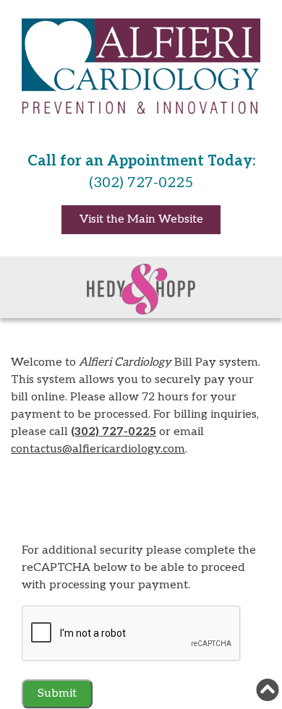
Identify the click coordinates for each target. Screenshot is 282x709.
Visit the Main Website (141, 219)
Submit (57, 693)
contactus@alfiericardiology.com (98, 449)
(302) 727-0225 (113, 432)
